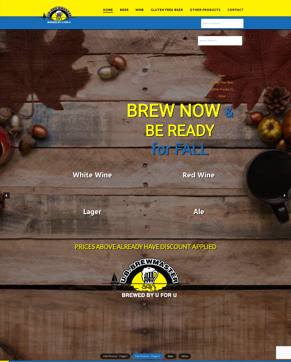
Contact (236, 10)
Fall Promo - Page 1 (115, 356)
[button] (6, 195)
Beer (124, 10)
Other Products (205, 10)
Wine (139, 10)
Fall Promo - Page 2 (147, 356)
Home (108, 10)
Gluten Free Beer (167, 10)
